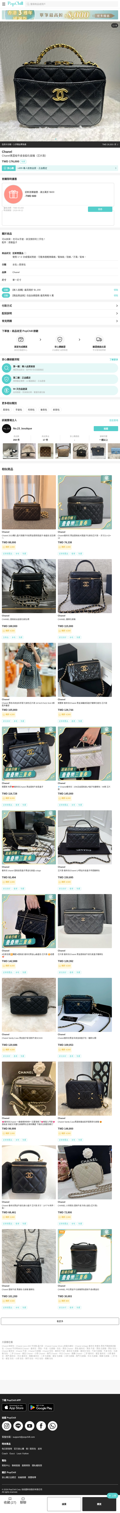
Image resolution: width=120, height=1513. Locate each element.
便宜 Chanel (27, 1354)
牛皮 (46, 1349)
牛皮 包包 (108, 1351)
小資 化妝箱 (69, 1356)
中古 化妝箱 (93, 1356)
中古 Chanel (64, 1354)
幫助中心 (6, 1465)
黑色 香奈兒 (80, 1349)
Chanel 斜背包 (8, 1346)
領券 (100, 209)
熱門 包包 (29, 1359)
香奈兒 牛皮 (60, 1351)
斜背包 (56, 409)
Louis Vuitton (23, 1453)
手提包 (18, 409)
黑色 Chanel (67, 1349)
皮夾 (40, 1449)
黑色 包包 (112, 1349)
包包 (59, 1349)
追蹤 (106, 428)
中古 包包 (39, 1359)
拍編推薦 (22, 1477)
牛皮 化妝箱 (97, 1351)
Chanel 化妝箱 (34, 1351)
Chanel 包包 (48, 1351)
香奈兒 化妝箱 (72, 1351)
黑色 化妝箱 (101, 1349)
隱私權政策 (37, 1465)
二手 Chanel (15, 1354)
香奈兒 (33, 1349)
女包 (14, 264)
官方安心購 (19, 1449)
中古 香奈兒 (22, 1356)
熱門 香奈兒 (10, 1356)
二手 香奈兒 (89, 1354)
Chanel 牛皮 (21, 1351)
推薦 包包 (49, 1359)
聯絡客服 (16, 1465)
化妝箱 (52, 1349)
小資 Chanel (40, 1354)
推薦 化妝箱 (104, 1356)
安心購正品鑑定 (9, 1477)
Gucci (12, 1453)
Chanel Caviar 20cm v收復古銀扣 (59, 1346)
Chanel (16, 272)
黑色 (40, 1349)
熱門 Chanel (52, 1354)
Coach (5, 1453)
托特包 (31, 409)
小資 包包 (19, 1359)
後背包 (43, 409)
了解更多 (113, 359)
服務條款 (26, 1465)
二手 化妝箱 (46, 1356)
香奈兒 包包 (85, 1351)
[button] (16, 438)
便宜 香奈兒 (100, 1354)
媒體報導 (32, 1477)
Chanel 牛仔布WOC (14, 1349)
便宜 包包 (10, 1359)
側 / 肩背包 (31, 1449)
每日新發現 (7, 1449)
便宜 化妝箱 (57, 1356)
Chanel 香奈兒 (8, 1351)
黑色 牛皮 (91, 1349)
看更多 (60, 1321)
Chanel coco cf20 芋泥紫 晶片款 (29, 1346)
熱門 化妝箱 (81, 1356)
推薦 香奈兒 (34, 1356)
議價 (64, 1504)
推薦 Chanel (77, 1354)
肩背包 (22, 264)
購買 (99, 1504)
